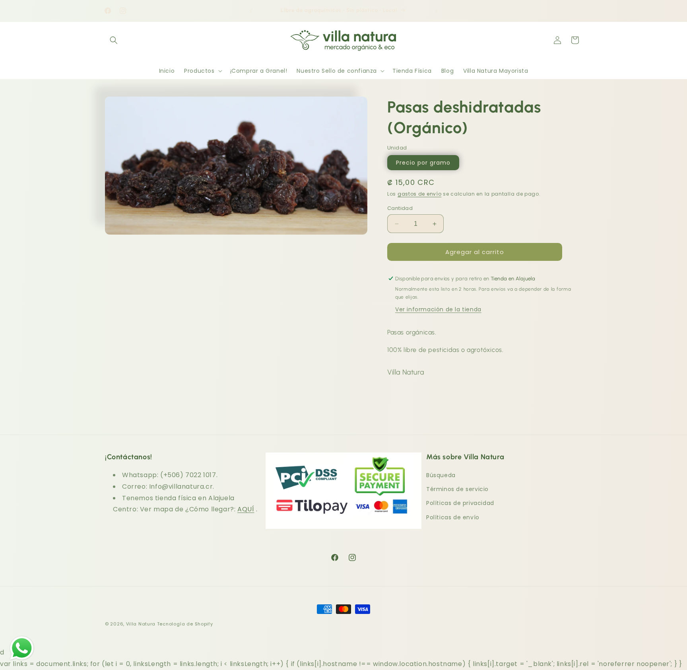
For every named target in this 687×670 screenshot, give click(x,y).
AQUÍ (245, 509)
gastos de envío (420, 193)
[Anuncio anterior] (251, 10)
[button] (113, 40)
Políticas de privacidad (460, 503)
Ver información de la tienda (438, 309)
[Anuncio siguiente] (436, 10)
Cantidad (400, 208)
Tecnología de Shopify (185, 624)
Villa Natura (140, 624)
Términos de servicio (457, 489)
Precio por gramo (423, 163)
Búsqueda (441, 475)
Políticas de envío (452, 517)
